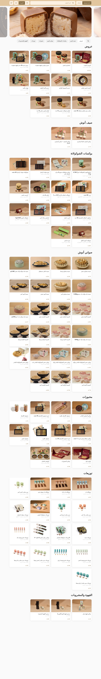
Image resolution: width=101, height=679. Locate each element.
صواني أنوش (50, 41)
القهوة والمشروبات (23, 41)
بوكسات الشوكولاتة (61, 41)
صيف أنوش (73, 41)
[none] (50, 22)
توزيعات (33, 41)
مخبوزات (41, 41)
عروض (81, 41)
